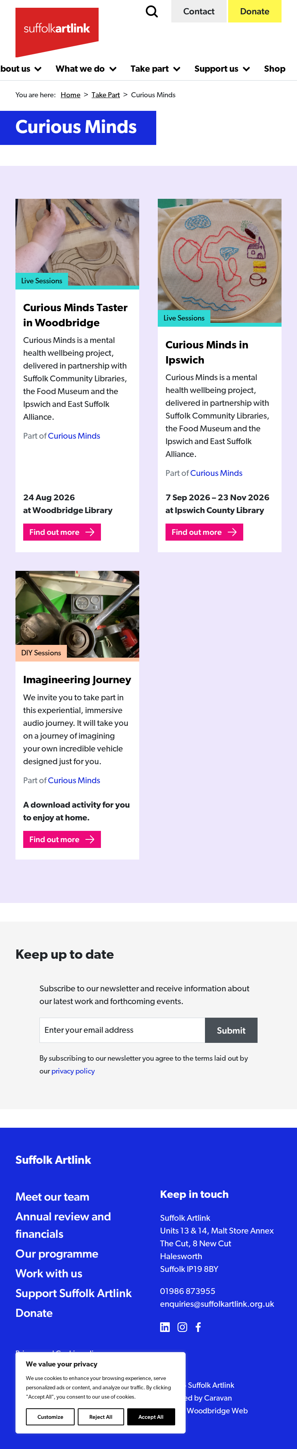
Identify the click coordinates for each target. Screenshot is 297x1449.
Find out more (54, 532)
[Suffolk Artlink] (57, 32)
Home (70, 95)
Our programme (56, 1253)
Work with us (48, 1273)
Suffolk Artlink (53, 1161)
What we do (81, 69)
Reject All (101, 1417)
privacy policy (73, 1071)
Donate (255, 11)
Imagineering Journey (77, 680)
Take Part (106, 95)
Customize (50, 1417)
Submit (231, 1030)
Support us (217, 69)
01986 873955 (187, 1291)
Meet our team (52, 1196)
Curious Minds (74, 436)
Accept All (151, 1417)
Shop (274, 69)
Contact (199, 11)
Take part (151, 69)
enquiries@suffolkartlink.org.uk (217, 1304)
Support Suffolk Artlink (73, 1293)
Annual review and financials (63, 1225)
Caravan (218, 1398)
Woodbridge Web (217, 1411)
